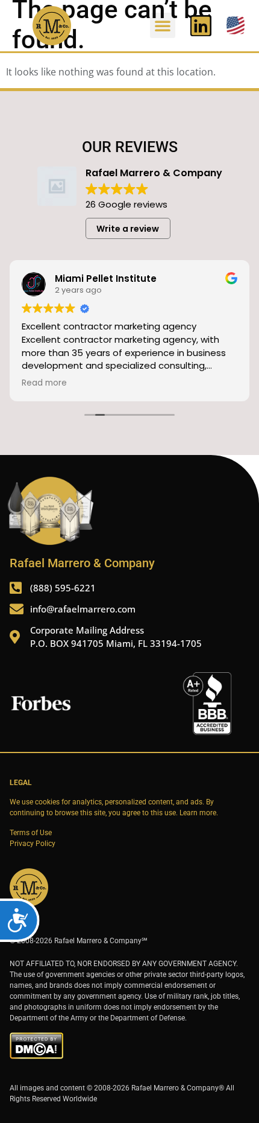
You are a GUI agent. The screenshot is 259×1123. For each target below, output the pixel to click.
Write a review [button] (127, 229)
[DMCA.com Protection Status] (36, 1056)
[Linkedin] (200, 25)
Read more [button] (44, 383)
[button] (162, 25)
